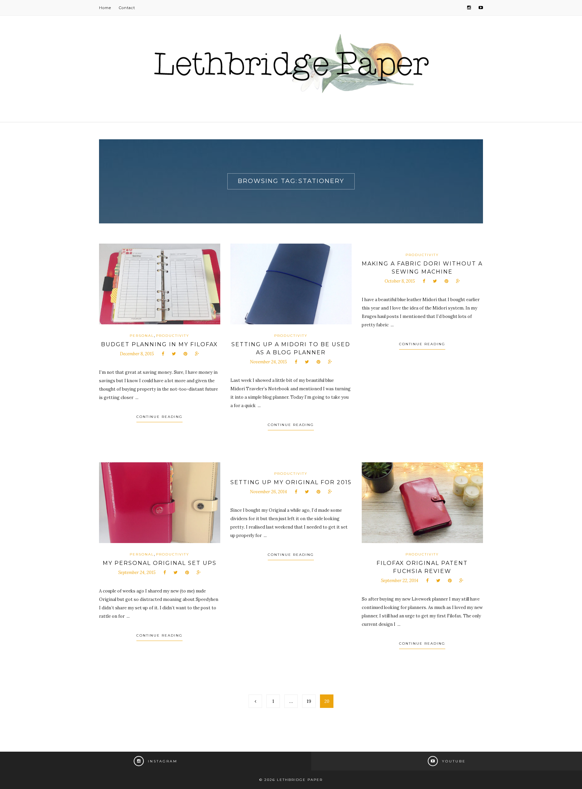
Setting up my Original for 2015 (291, 482)
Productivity (172, 335)
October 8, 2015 (400, 281)
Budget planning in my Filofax (159, 344)
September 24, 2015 (137, 572)
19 (309, 701)
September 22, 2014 (399, 580)
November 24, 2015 (268, 362)
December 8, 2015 (137, 354)
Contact (127, 7)
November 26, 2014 (268, 492)
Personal (142, 335)
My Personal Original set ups (160, 563)
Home (105, 7)
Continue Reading (159, 417)
